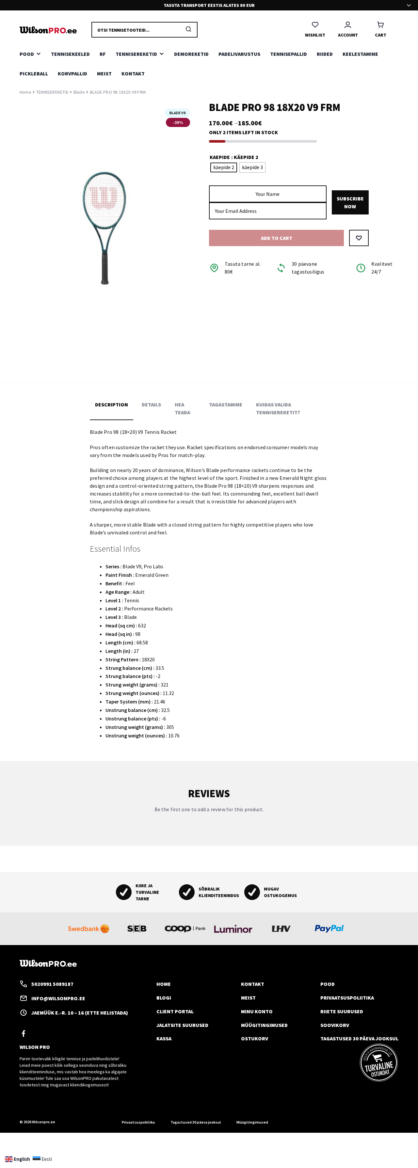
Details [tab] (151, 404)
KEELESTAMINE (360, 54)
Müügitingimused (264, 1025)
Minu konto (257, 1011)
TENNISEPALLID (288, 54)
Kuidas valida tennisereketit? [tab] (278, 408)
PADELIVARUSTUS (239, 54)
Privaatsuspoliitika (347, 997)
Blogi (163, 997)
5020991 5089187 (52, 984)
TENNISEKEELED (70, 54)
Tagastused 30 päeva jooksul (359, 1038)
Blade (79, 92)
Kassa (163, 1038)
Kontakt (133, 73)
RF (103, 54)
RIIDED (325, 54)
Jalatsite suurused (182, 1025)
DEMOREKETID (191, 54)
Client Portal (175, 1011)
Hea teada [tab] (182, 408)
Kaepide (220, 157)
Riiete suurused (341, 1011)
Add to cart (276, 238)
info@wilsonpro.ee (58, 998)
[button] (359, 238)
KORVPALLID (72, 73)
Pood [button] (27, 54)
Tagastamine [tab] (225, 404)
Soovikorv (334, 1025)
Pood (327, 984)
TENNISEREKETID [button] (136, 54)
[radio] (223, 168)
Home (25, 92)
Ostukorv (254, 1038)
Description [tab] (111, 404)
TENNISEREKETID (52, 92)
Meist (104, 73)
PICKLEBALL (34, 73)
